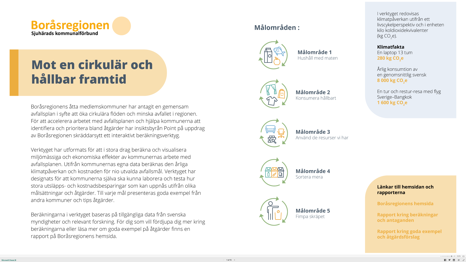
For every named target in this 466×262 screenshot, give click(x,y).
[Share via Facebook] (445, 260)
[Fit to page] (463, 256)
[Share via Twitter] (449, 260)
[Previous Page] (223, 260)
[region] (232, 127)
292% (459, 256)
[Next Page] (234, 260)
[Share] (459, 260)
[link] (306, 53)
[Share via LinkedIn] (454, 260)
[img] (232, 127)
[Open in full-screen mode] (464, 260)
